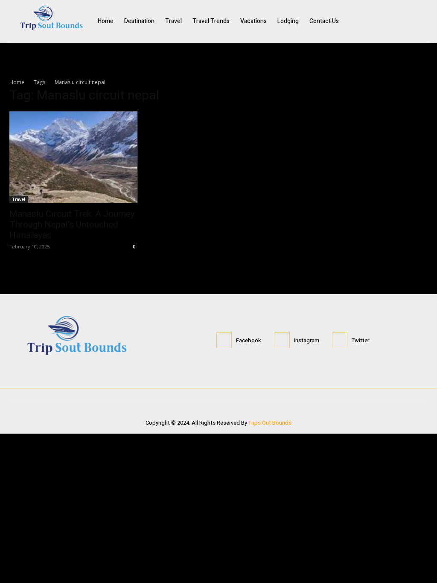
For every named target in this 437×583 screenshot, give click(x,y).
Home (16, 82)
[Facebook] (388, 21)
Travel (18, 199)
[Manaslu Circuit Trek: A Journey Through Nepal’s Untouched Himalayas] (73, 157)
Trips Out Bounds (269, 423)
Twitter (360, 340)
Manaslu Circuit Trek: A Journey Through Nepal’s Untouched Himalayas (72, 224)
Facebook (248, 340)
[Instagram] (405, 21)
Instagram (306, 340)
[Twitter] (422, 21)
